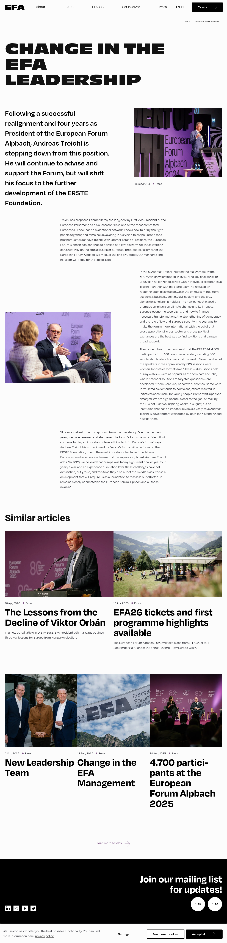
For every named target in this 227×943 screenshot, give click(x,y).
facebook (25, 908)
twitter (33, 908)
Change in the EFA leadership (207, 21)
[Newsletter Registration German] (215, 904)
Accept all (199, 934)
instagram (16, 908)
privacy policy (44, 936)
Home (187, 21)
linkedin (8, 908)
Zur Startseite (15, 7)
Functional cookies (166, 934)
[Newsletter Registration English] (198, 904)
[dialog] (113, 933)
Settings (123, 934)
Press (163, 6)
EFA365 (98, 6)
